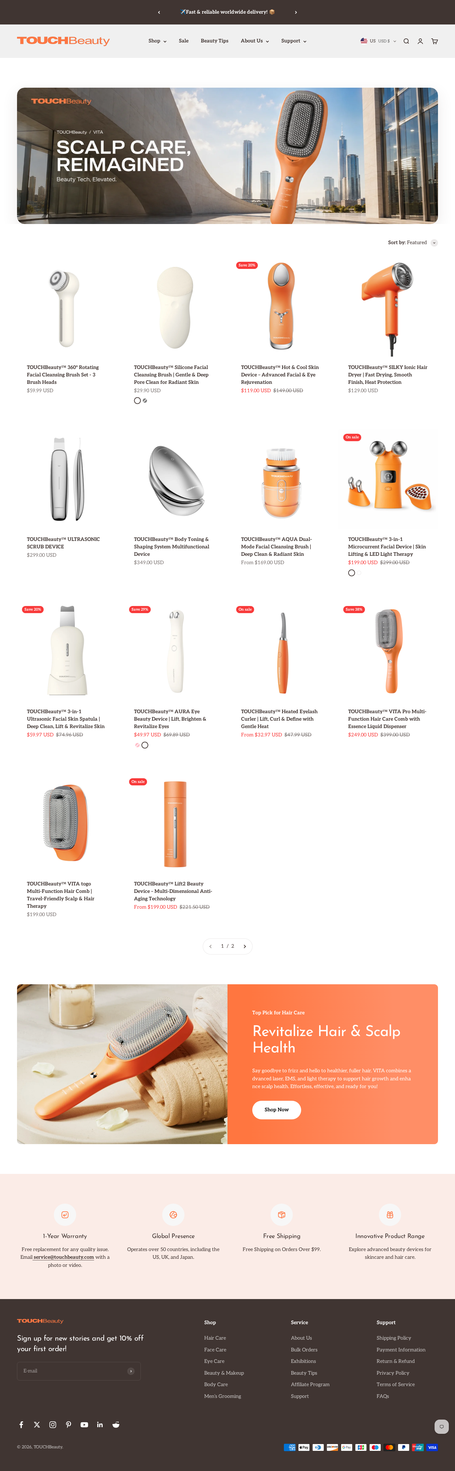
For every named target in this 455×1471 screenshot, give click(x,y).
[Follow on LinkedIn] (100, 1425)
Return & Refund (396, 1361)
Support (290, 41)
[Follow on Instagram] (53, 1425)
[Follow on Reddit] (116, 1425)
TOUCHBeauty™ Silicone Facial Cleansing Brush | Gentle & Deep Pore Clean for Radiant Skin (171, 375)
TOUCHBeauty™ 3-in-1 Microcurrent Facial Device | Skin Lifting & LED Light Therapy (387, 547)
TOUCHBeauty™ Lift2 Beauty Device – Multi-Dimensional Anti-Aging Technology (173, 891)
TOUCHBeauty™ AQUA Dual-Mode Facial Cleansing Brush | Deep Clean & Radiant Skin (276, 547)
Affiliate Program (310, 1385)
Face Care (215, 1350)
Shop (154, 41)
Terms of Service (396, 1385)
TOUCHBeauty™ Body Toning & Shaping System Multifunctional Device (171, 547)
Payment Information (401, 1350)
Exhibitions (303, 1361)
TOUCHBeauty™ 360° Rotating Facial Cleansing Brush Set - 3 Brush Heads (63, 375)
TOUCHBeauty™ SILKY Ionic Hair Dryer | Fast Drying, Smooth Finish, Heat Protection (387, 375)
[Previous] (159, 12)
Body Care (216, 1385)
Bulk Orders (304, 1350)
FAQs (383, 1396)
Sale (183, 41)
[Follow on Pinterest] (68, 1425)
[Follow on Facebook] (21, 1425)
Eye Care (214, 1361)
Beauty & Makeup (224, 1373)
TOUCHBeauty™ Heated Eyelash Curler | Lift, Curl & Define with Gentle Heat (279, 719)
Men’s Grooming (222, 1396)
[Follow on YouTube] (84, 1425)
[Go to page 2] (244, 946)
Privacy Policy (393, 1373)
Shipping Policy (394, 1338)
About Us (252, 41)
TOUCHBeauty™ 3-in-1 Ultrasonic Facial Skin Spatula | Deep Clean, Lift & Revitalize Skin (66, 719)
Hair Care (215, 1338)
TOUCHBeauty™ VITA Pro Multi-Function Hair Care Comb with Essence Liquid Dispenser (387, 719)
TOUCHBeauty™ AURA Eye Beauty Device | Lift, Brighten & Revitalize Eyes (170, 719)
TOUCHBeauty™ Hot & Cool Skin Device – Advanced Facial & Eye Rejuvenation (280, 375)
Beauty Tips (214, 41)
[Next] (296, 12)
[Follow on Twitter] (37, 1425)
